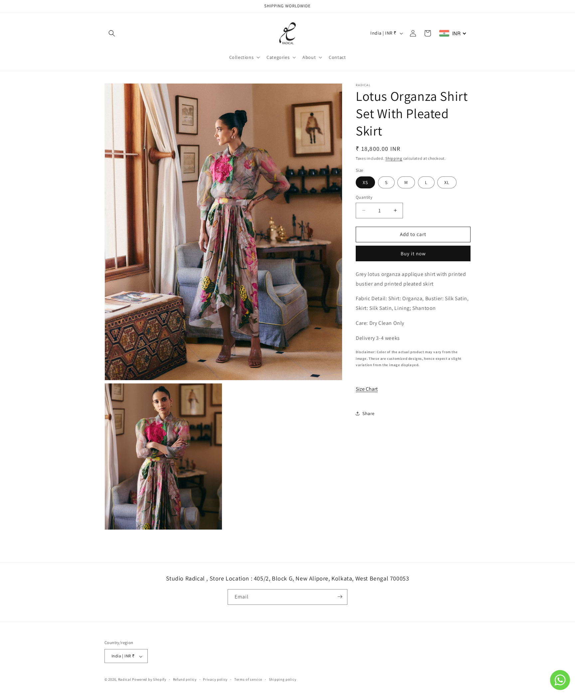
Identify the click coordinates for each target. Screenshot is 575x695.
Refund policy (185, 679)
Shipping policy (282, 679)
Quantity (364, 197)
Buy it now (413, 253)
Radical (124, 679)
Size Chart (367, 388)
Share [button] (368, 413)
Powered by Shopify (149, 679)
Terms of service (248, 679)
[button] (111, 33)
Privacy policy (215, 679)
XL (447, 182)
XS (365, 182)
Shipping (393, 158)
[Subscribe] (339, 596)
